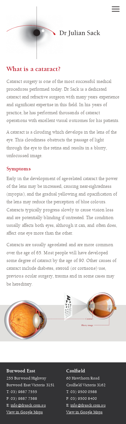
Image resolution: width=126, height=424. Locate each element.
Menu (115, 10)
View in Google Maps (24, 412)
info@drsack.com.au (28, 405)
